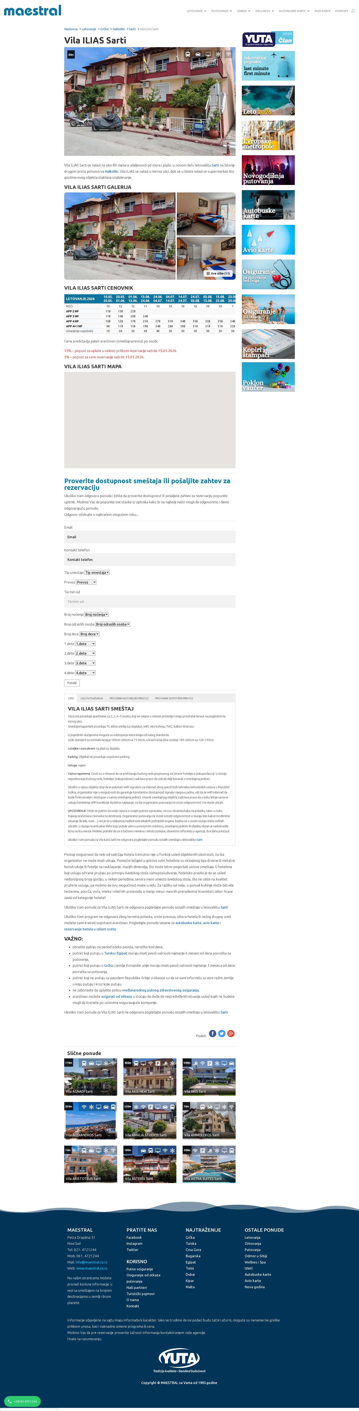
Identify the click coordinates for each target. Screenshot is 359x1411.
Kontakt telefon (77, 550)
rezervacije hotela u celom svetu (90, 929)
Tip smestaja (74, 572)
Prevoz (69, 582)
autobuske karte (188, 923)
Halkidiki (119, 29)
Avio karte (323, 10)
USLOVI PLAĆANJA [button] (92, 698)
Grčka (104, 29)
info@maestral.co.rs (91, 1262)
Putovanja (219, 10)
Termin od (72, 592)
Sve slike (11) (220, 273)
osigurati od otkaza (116, 996)
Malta (190, 1287)
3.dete (69, 663)
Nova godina (255, 1287)
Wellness (262, 10)
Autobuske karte (292, 10)
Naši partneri (137, 1287)
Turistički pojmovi (141, 1294)
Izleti (249, 1268)
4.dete (69, 673)
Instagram (135, 1244)
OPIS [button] (71, 698)
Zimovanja (253, 1244)
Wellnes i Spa (255, 1262)
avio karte (211, 923)
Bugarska (193, 1256)
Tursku (109, 953)
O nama (133, 1300)
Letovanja (252, 1237)
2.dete (69, 653)
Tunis (190, 1268)
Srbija (242, 10)
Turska (191, 1244)
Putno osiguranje (140, 1269)
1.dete (69, 644)
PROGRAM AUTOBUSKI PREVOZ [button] (129, 698)
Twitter (132, 1250)
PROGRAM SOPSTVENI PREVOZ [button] (174, 698)
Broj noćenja (74, 614)
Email (68, 527)
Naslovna (70, 29)
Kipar (190, 1281)
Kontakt (341, 10)
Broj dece (71, 634)
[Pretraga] (353, 11)
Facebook (134, 1237)
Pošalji (72, 683)
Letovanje (195, 10)
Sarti (132, 29)
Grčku (108, 965)
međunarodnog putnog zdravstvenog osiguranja (160, 990)
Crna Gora (193, 1250)
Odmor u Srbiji (256, 1256)
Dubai (190, 1275)
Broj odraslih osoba (79, 624)
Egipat (122, 953)
